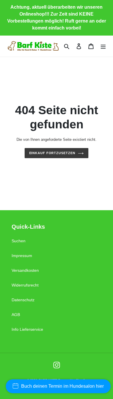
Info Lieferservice (27, 329)
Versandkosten (25, 270)
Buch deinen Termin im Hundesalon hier (62, 386)
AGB (16, 314)
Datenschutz (23, 300)
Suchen (18, 241)
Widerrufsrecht (25, 285)
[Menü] (103, 46)
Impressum (22, 255)
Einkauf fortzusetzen (52, 153)
